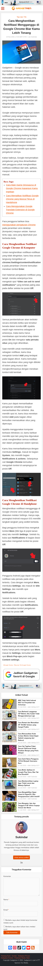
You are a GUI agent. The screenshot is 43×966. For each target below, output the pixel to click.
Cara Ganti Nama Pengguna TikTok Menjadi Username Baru (28, 761)
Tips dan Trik (21, 17)
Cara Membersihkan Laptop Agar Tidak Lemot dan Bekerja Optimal (28, 783)
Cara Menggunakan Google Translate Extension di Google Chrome (20, 209)
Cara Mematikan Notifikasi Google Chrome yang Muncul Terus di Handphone (22, 199)
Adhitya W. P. (35, 707)
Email (6, 910)
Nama (6, 899)
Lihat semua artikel (21, 857)
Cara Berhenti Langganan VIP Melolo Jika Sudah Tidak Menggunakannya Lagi (28, 714)
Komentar (7, 876)
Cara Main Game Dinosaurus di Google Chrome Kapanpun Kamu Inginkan (22, 188)
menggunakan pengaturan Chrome (19, 225)
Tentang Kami (6, 956)
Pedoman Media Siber (22, 958)
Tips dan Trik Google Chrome (23, 665)
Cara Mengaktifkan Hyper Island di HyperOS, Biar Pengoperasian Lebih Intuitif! (29, 794)
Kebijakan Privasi (24, 956)
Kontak (14, 956)
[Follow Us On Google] (21, 674)
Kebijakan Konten (7, 958)
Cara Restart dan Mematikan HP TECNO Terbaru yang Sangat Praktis (28, 725)
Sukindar (34, 37)
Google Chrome (8, 665)
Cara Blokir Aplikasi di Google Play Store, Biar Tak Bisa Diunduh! (28, 772)
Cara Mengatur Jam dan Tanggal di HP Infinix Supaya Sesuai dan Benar (29, 805)
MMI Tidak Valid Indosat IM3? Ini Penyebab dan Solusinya (27, 703)
